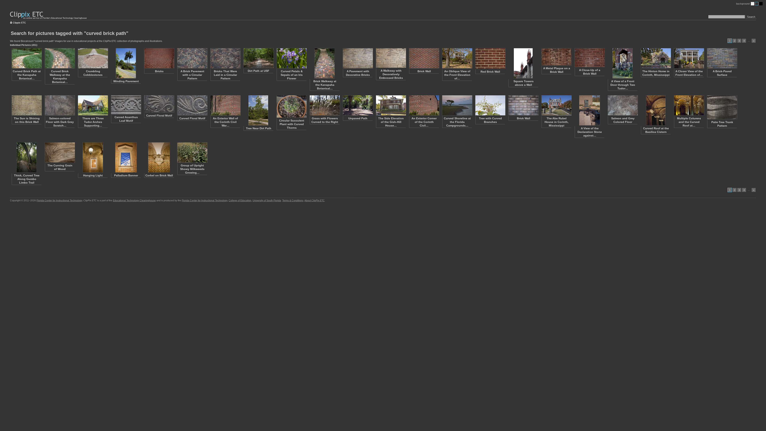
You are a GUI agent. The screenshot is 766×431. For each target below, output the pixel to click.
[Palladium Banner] (126, 157)
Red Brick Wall (490, 71)
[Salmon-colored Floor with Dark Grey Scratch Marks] (60, 105)
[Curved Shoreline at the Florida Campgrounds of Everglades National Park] (457, 105)
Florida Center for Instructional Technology (59, 200)
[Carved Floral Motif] (159, 104)
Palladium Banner (126, 175)
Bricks (159, 71)
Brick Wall (424, 71)
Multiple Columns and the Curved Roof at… (689, 122)
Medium (756, 3)
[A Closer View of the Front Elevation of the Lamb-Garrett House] (689, 58)
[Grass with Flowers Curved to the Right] (325, 105)
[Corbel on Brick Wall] (159, 157)
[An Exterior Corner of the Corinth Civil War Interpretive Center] (424, 105)
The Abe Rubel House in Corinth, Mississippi (557, 122)
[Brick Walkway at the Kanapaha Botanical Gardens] (325, 63)
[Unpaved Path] (358, 105)
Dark (761, 3)
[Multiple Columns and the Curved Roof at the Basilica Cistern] (689, 105)
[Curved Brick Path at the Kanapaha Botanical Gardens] (26, 58)
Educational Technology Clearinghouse (134, 200)
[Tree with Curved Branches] (490, 105)
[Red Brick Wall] (490, 58)
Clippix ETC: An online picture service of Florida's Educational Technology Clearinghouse (49, 15)
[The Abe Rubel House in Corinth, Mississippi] (556, 105)
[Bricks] (159, 58)
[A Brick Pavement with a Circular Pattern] (192, 58)
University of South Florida (267, 200)
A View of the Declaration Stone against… (589, 132)
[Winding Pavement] (126, 63)
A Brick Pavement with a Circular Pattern (192, 75)
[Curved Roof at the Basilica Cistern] (656, 110)
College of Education (240, 200)
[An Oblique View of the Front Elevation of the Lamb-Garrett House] (457, 58)
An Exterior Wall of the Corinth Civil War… (225, 122)
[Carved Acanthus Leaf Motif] (126, 104)
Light (752, 3)
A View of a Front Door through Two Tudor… (622, 85)
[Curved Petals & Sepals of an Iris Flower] (291, 58)
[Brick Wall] (424, 58)
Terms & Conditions (292, 200)
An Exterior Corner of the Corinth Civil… (424, 122)
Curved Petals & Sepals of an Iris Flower (292, 75)
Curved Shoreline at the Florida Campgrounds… (457, 122)
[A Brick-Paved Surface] (722, 58)
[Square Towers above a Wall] (523, 63)
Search (751, 16)
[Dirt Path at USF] (258, 58)
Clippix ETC (19, 22)
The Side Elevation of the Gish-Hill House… (391, 122)
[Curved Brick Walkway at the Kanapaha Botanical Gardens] (60, 58)
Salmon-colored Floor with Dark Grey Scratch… (60, 122)
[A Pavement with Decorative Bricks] (358, 58)
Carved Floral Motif (159, 115)
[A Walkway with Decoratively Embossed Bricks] (391, 58)
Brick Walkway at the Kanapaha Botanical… (324, 85)
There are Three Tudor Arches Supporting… (93, 122)
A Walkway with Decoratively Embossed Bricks (391, 74)
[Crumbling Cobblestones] (93, 58)
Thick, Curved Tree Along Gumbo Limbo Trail (26, 179)
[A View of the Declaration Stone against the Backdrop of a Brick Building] (589, 110)
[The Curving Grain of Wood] (60, 152)
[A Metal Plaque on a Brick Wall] (556, 56)
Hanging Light (93, 175)
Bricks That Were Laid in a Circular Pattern (225, 75)
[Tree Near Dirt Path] (258, 110)
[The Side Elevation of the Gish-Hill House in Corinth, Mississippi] (391, 105)
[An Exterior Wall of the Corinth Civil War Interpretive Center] (225, 105)
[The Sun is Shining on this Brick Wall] (26, 105)
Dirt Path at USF (258, 70)
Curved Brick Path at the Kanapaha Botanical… (27, 75)
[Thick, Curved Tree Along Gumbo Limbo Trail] (26, 157)
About (314, 200)
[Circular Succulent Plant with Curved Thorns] (291, 106)
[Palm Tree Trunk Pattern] (722, 107)
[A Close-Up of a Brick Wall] (589, 57)
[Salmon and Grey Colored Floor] (623, 105)
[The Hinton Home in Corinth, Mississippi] (656, 58)
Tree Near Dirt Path (258, 128)
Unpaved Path (357, 118)
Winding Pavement (126, 81)
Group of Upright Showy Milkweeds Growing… (192, 169)
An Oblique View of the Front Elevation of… (457, 75)
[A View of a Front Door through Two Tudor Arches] (623, 63)
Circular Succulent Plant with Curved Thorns (291, 124)
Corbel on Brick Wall (159, 175)
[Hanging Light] (93, 157)
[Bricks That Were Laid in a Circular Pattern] (225, 58)
